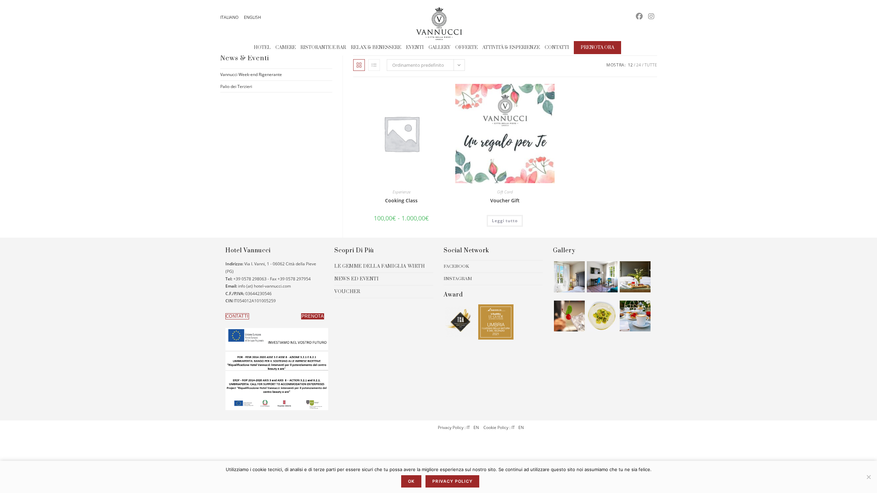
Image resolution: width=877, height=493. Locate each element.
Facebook (456, 266)
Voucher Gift (505, 200)
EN (475, 427)
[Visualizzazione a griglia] (359, 65)
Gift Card (505, 192)
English (252, 17)
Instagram (458, 278)
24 (638, 65)
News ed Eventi (356, 279)
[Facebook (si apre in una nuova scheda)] (639, 16)
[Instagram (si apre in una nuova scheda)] (651, 16)
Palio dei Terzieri (236, 86)
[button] (237, 316)
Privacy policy (452, 481)
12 (630, 65)
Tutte (650, 65)
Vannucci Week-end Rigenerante (251, 74)
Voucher (347, 292)
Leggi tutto (505, 221)
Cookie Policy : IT (499, 427)
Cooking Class (401, 200)
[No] (868, 476)
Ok (411, 481)
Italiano (229, 17)
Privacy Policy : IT (454, 427)
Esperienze (401, 192)
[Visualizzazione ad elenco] (374, 65)
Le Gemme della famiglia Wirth (379, 266)
